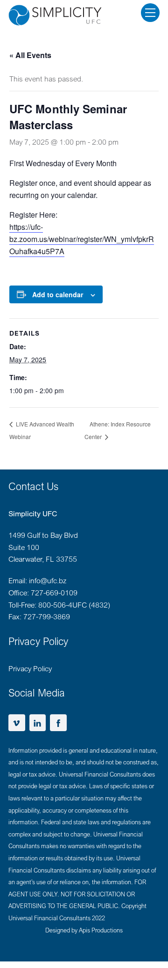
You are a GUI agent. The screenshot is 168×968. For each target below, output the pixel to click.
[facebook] (58, 721)
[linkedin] (37, 721)
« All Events (30, 55)
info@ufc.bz (47, 580)
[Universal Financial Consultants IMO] (55, 15)
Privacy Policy (30, 668)
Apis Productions (101, 930)
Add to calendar (57, 294)
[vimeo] (16, 721)
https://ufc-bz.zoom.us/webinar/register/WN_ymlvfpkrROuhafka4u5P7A (81, 239)
